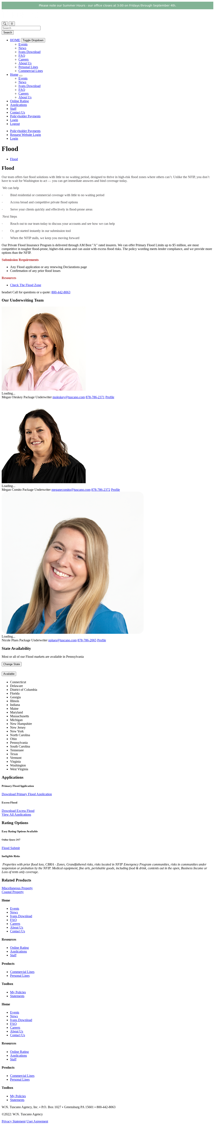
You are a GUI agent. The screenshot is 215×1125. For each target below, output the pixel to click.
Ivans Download (29, 52)
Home (14, 74)
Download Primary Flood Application (27, 794)
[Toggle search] (5, 23)
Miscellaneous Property (17, 888)
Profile (109, 397)
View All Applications (16, 814)
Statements (17, 996)
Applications (18, 105)
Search (7, 32)
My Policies (18, 992)
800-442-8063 (60, 292)
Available (8, 673)
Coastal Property (13, 892)
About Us (24, 63)
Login (14, 120)
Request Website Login (25, 134)
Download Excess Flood (18, 811)
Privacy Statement (14, 1121)
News (22, 48)
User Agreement (37, 1121)
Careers (23, 59)
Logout (15, 124)
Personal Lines (28, 67)
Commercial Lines (30, 71)
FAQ (21, 55)
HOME (15, 40)
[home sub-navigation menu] (20, 75)
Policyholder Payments (25, 116)
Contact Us (17, 112)
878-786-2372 (100, 489)
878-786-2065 (86, 640)
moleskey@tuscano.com (68, 397)
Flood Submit (11, 848)
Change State (11, 664)
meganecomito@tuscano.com (70, 489)
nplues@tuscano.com (62, 640)
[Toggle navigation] (12, 23)
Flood (14, 159)
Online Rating (19, 101)
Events (23, 44)
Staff (13, 108)
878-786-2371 (95, 397)
